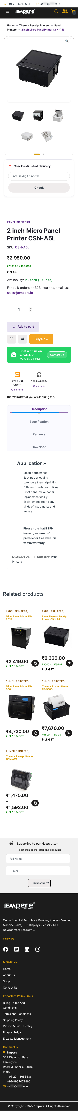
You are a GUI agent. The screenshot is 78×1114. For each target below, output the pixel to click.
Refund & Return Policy (17, 1026)
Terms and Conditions (17, 1014)
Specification (38, 422)
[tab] (39, 409)
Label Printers (16, 611)
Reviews (39, 434)
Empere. (39, 1106)
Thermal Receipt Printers (34, 25)
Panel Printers (52, 611)
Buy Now (41, 339)
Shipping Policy (13, 1020)
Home (10, 25)
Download (39, 447)
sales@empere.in (20, 293)
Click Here (17, 389)
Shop (6, 981)
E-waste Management (17, 1038)
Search (56, 11)
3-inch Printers (17, 681)
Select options (34, 663)
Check (39, 188)
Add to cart (26, 326)
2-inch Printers (17, 751)
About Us (9, 975)
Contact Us (10, 987)
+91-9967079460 (19, 1081)
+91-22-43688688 (18, 3)
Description (39, 409)
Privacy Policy (12, 1032)
